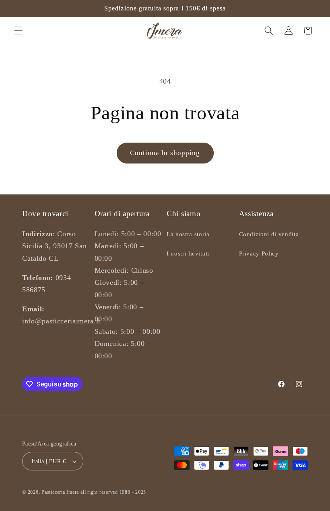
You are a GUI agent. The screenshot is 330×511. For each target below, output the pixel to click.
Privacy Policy (259, 253)
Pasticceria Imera (60, 492)
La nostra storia (188, 234)
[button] (18, 30)
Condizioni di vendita (269, 234)
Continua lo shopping (165, 153)
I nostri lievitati (188, 253)
